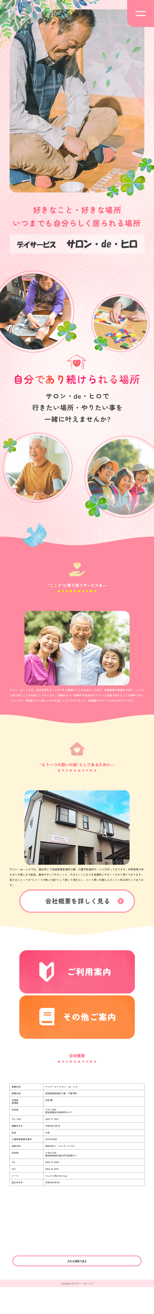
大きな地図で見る (77, 1261)
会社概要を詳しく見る (77, 901)
